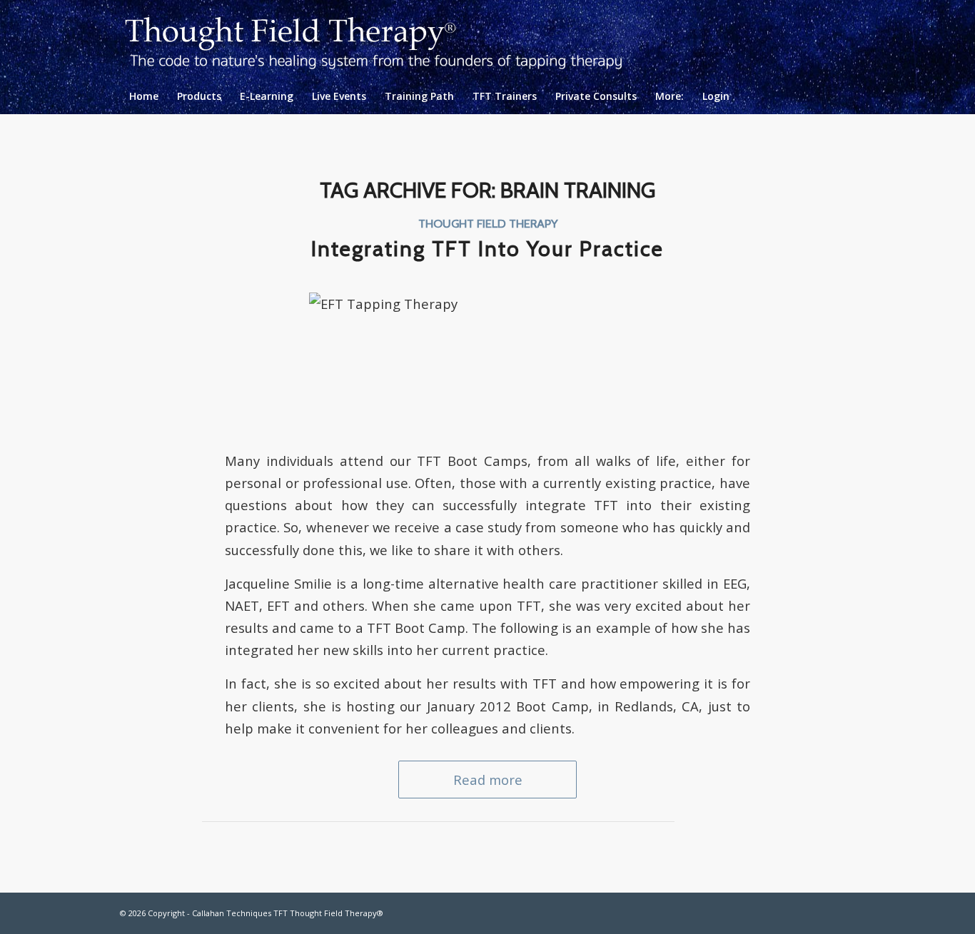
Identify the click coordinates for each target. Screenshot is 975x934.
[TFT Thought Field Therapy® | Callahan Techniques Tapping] (385, 39)
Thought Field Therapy (487, 223)
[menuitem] (144, 96)
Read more (487, 779)
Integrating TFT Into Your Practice (487, 248)
